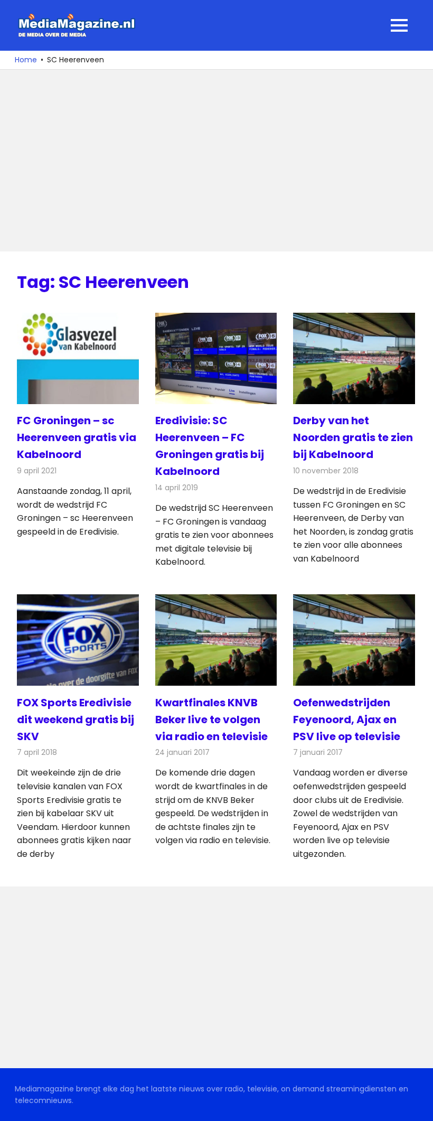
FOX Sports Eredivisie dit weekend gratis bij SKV (75, 719)
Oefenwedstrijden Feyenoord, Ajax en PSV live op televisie (346, 719)
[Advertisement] (216, 161)
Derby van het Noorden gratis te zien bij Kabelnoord (353, 437)
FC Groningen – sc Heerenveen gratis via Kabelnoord (76, 437)
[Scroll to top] (417, 1105)
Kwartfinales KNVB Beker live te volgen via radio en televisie (211, 719)
